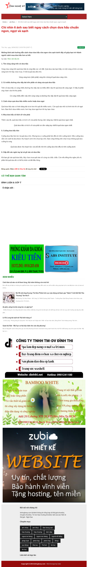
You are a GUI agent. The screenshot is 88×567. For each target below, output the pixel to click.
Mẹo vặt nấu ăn (13, 59)
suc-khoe (25, 545)
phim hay (36, 541)
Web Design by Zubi (54, 564)
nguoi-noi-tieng (42, 536)
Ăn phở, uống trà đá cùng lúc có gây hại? (18, 307)
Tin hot (44, 545)
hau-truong (38, 532)
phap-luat (25, 541)
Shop (57, 541)
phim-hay (47, 541)
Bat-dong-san (48, 528)
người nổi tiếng (57, 536)
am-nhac (25, 528)
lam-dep (49, 532)
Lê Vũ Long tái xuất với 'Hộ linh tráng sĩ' (17, 318)
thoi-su (35, 545)
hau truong (26, 532)
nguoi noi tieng (27, 536)
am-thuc (36, 528)
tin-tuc (24, 549)
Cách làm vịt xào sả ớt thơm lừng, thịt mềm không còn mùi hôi (26, 282)
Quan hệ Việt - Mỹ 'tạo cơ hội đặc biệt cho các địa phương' (24, 326)
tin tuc (53, 545)
